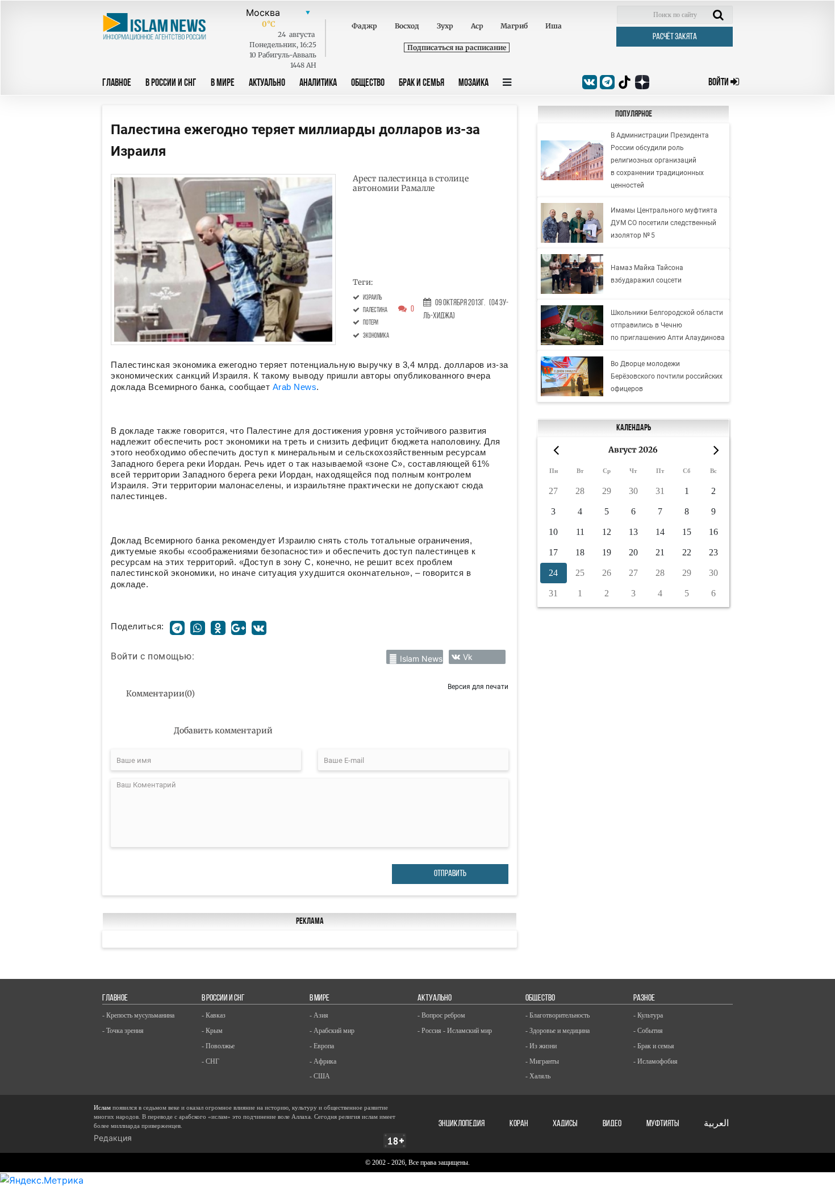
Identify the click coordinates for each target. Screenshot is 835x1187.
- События (648, 1031)
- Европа (322, 1046)
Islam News (421, 658)
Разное (644, 998)
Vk (468, 657)
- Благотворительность (557, 1015)
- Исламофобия (655, 1061)
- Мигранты (542, 1061)
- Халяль (537, 1076)
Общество (368, 83)
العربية (716, 1123)
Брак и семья (421, 83)
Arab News (295, 387)
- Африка (323, 1061)
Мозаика (473, 83)
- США (320, 1076)
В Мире (223, 83)
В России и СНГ (171, 83)
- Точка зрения (123, 1031)
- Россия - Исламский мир (455, 1031)
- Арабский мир (332, 1031)
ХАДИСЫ (565, 1123)
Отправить (450, 873)
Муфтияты (662, 1123)
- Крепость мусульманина (138, 1015)
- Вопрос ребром (441, 1015)
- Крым (212, 1031)
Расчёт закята (675, 36)
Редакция (113, 1138)
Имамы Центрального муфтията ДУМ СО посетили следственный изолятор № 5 (664, 222)
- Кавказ (214, 1015)
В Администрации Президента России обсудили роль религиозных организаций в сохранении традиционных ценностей (660, 160)
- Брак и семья (653, 1046)
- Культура (648, 1015)
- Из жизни (541, 1046)
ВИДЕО (612, 1123)
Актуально (267, 83)
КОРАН (519, 1123)
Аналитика (318, 83)
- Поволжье (218, 1046)
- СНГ (210, 1061)
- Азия (319, 1015)
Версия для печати (478, 686)
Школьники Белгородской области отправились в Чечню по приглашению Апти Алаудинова (668, 325)
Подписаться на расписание (456, 47)
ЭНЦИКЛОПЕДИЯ (462, 1123)
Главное (116, 83)
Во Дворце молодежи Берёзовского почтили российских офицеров (667, 376)
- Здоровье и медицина (557, 1031)
